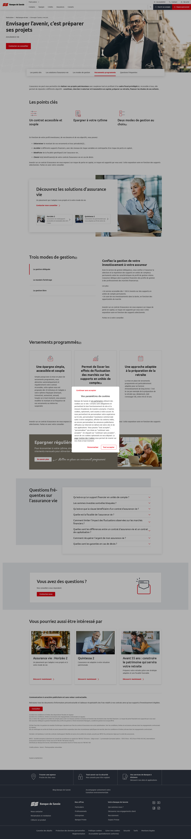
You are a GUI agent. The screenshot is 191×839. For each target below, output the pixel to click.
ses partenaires (97, 401)
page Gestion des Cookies (84, 438)
